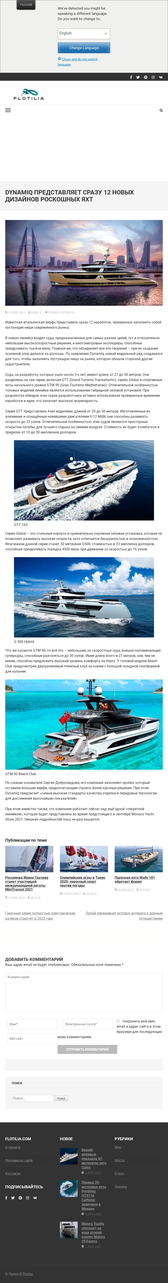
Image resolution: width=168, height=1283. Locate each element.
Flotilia (28, 1274)
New (118, 1147)
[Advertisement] (84, 148)
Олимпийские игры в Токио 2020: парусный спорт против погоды (82, 882)
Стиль (119, 1173)
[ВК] (161, 77)
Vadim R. (36, 312)
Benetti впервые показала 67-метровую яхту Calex (94, 1159)
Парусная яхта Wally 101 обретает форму (135, 880)
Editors (144, 889)
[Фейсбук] (131, 77)
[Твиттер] (138, 77)
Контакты (13, 1173)
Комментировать (61, 312)
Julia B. (35, 897)
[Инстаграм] (153, 77)
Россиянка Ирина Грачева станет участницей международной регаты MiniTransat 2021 (26, 883)
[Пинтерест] (145, 77)
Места (119, 1160)
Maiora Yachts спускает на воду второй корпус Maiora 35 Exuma (93, 1232)
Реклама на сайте (19, 1160)
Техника (121, 1187)
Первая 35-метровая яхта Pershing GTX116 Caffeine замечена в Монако (94, 1195)
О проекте (13, 1147)
